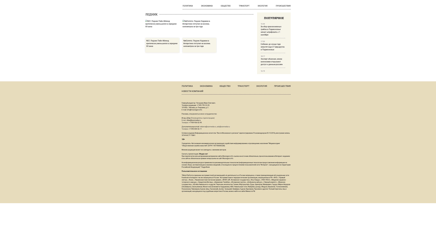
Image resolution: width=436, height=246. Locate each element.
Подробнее (205, 167)
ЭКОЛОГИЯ (261, 86)
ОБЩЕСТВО (224, 86)
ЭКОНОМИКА (206, 86)
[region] (273, 48)
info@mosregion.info (194, 110)
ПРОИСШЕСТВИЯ (282, 86)
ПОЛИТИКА (187, 86)
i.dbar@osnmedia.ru (193, 120)
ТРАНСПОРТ (243, 86)
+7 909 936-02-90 (195, 122)
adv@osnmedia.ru (223, 127)
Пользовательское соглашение (194, 171)
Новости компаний (192, 91)
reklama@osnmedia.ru (208, 127)
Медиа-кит (203, 154)
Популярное (274, 18)
